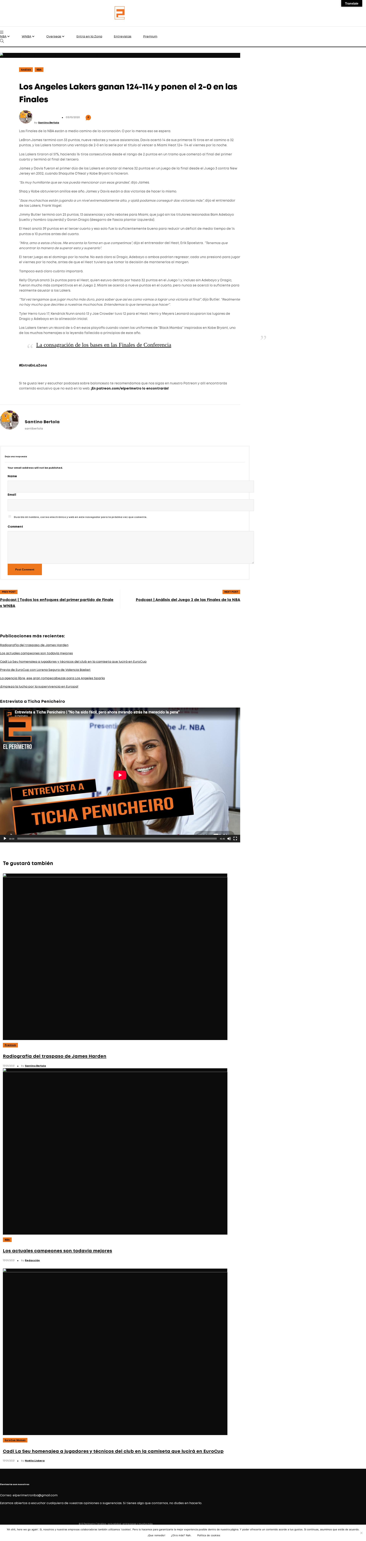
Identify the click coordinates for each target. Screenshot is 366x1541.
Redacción (32, 1261)
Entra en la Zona (89, 36)
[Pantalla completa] (235, 838)
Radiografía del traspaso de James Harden (34, 645)
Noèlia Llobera (35, 1461)
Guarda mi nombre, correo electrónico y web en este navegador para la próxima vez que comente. (80, 517)
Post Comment (24, 569)
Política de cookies (208, 1535)
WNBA (26, 36)
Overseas (53, 36)
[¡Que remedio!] (361, 1533)
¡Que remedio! (156, 1535)
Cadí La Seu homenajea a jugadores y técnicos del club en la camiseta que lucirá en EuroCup (73, 661)
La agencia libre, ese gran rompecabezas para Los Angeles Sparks (52, 678)
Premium (150, 36)
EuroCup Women (15, 1440)
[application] (120, 775)
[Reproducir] (5, 838)
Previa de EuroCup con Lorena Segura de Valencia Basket (45, 670)
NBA (3, 36)
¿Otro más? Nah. (181, 1535)
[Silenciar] (229, 838)
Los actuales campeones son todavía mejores (36, 653)
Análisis (26, 70)
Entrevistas (122, 36)
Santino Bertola (48, 123)
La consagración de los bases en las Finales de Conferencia (103, 345)
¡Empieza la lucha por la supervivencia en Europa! (39, 686)
